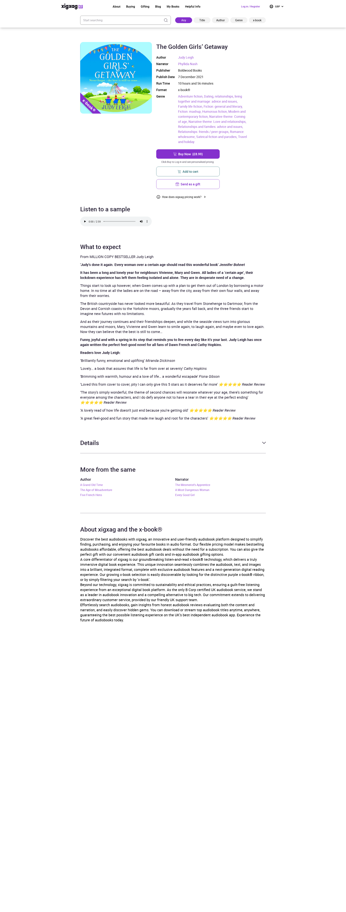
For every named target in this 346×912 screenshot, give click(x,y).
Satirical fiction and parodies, (217, 137)
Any (183, 20)
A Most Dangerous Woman (192, 490)
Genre (239, 20)
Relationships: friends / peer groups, (204, 131)
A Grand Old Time (91, 485)
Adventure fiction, (191, 96)
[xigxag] (72, 6)
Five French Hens (91, 495)
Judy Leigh (186, 57)
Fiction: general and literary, (223, 106)
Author (220, 20)
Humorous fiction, (215, 111)
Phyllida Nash (188, 64)
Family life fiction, (191, 106)
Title (202, 20)
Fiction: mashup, (190, 111)
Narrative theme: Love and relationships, (217, 121)
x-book (257, 20)
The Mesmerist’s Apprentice (192, 485)
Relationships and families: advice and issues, (210, 126)
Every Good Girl (185, 495)
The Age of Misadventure (96, 490)
